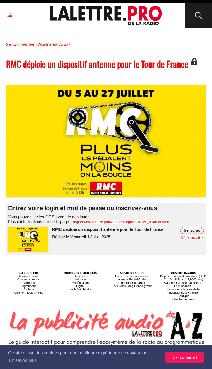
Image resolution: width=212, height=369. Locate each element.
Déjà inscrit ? (192, 237)
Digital (80, 286)
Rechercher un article (131, 282)
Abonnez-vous (28, 276)
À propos (29, 282)
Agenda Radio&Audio (132, 279)
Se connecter (20, 44)
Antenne (80, 276)
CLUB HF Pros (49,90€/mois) (183, 279)
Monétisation (80, 282)
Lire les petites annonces (132, 276)
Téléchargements (183, 299)
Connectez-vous (28, 279)
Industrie (80, 279)
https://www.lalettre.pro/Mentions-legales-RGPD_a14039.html (121, 222)
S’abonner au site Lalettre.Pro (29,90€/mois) (183, 284)
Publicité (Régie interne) (28, 292)
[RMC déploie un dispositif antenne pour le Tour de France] (106, 87)
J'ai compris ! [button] (184, 357)
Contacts (29, 289)
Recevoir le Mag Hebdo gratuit (132, 286)
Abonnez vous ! (54, 44)
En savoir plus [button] (23, 360)
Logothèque (28, 286)
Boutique (183, 296)
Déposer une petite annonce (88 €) (183, 276)
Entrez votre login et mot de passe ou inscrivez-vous (82, 208)
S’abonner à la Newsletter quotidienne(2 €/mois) (183, 291)
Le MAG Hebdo (80, 289)
